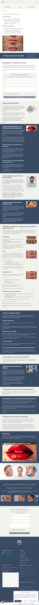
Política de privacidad (27, 603)
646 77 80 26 (11, 569)
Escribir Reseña (24, 562)
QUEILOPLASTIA (8, 6)
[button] (37, 592)
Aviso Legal (32, 603)
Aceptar (18, 601)
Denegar (25, 601)
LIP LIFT (19, 6)
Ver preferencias (33, 601)
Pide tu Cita (32, 55)
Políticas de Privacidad (14, 93)
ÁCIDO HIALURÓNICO (31, 6)
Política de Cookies (21, 603)
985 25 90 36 (6, 569)
